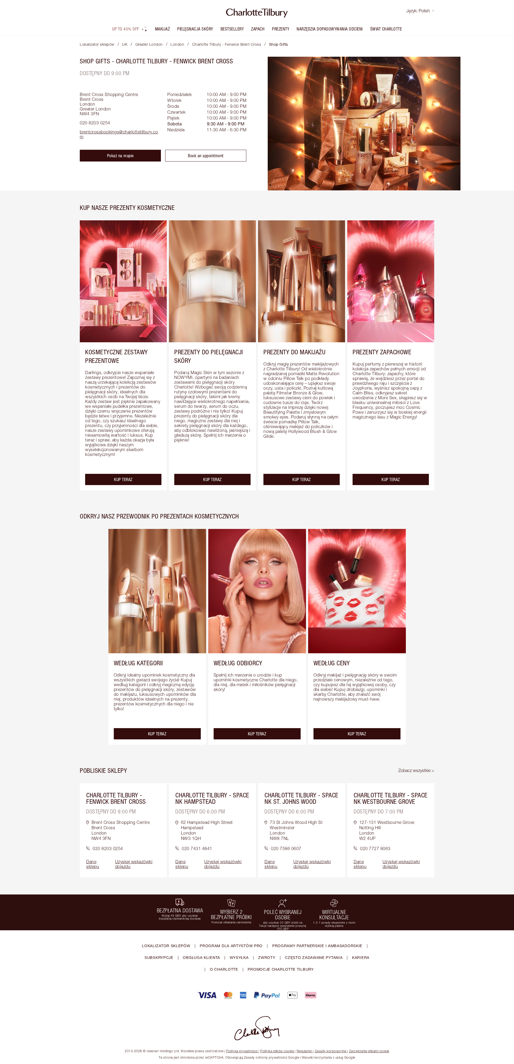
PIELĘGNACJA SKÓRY (195, 28)
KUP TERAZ (123, 479)
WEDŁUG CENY (331, 663)
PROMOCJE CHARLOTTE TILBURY (280, 969)
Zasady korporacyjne (330, 1051)
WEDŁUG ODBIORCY (238, 663)
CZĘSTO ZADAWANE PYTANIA (313, 957)
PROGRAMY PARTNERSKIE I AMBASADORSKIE (317, 945)
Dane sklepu (92, 864)
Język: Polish (418, 11)
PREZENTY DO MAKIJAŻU (294, 352)
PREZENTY (280, 28)
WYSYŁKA (239, 957)
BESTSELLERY (232, 28)
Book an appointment (206, 155)
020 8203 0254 (95, 122)
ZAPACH (257, 28)
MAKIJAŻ (162, 28)
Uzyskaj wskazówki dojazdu (134, 864)
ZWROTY (266, 957)
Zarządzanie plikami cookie (369, 1051)
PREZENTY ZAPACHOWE (382, 352)
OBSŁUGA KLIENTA (201, 957)
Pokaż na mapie (120, 155)
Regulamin (304, 1051)
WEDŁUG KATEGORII (138, 663)
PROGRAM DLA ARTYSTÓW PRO (231, 945)
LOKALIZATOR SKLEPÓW (166, 945)
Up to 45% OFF (125, 28)
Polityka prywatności (242, 1051)
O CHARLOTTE (224, 969)
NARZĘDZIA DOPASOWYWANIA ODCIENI (330, 28)
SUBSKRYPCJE (159, 957)
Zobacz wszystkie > (416, 770)
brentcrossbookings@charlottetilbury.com (119, 134)
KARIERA (360, 957)
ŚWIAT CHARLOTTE (386, 28)
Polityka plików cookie (277, 1051)
